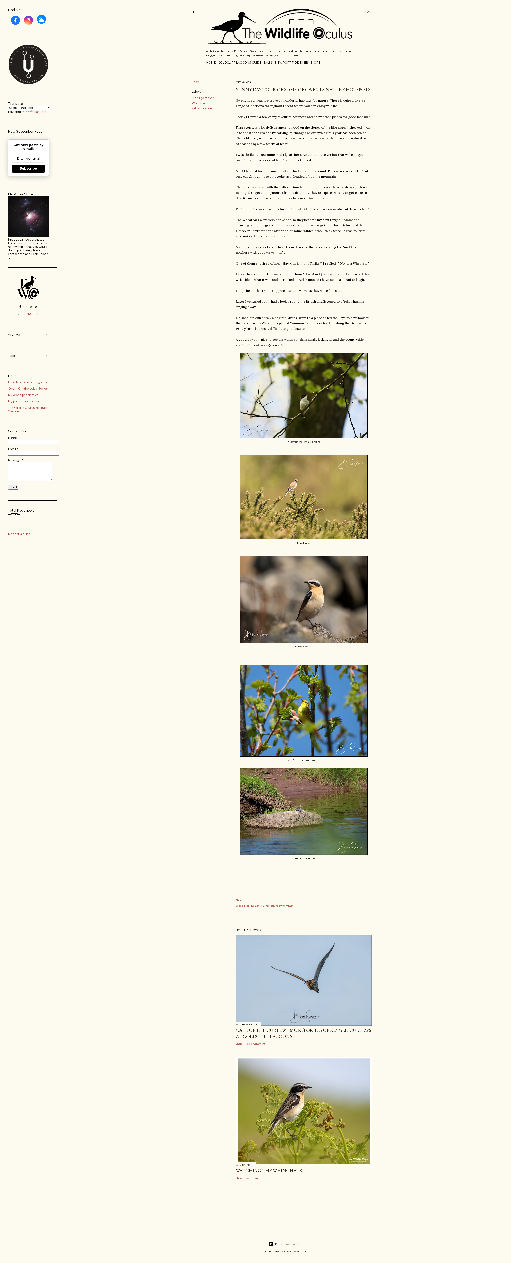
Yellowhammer (202, 108)
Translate (40, 112)
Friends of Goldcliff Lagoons (27, 382)
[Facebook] (15, 20)
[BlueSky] (41, 19)
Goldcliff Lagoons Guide (239, 62)
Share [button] (196, 82)
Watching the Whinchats (269, 1170)
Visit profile (28, 314)
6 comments (252, 1177)
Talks (268, 62)
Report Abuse (19, 534)
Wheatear (199, 103)
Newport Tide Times (292, 62)
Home (211, 62)
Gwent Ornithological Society (28, 388)
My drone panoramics (23, 395)
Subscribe (28, 168)
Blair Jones (28, 306)
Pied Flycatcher (203, 98)
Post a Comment (255, 1043)
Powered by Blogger (287, 1243)
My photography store (23, 401)
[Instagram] (28, 20)
